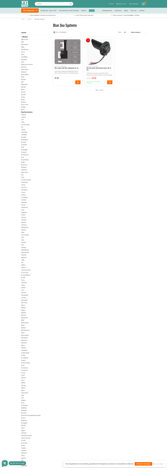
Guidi (22, 210)
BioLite (23, 92)
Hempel (23, 247)
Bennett (23, 87)
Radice (23, 388)
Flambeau (24, 190)
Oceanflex (24, 350)
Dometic (23, 137)
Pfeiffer (23, 400)
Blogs (126, 10)
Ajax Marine (24, 49)
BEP (22, 82)
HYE (22, 245)
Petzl (22, 395)
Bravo (23, 99)
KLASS (23, 277)
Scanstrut (24, 443)
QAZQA (23, 378)
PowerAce (24, 370)
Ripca (23, 390)
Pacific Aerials (25, 363)
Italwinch (24, 257)
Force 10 (24, 187)
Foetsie (23, 195)
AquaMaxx (24, 57)
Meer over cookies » (158, 464)
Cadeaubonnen (107, 10)
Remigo (23, 385)
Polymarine (24, 393)
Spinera (23, 458)
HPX (22, 237)
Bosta (23, 97)
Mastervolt (24, 317)
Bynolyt (23, 94)
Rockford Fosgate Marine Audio (31, 415)
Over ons (133, 10)
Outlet (92, 10)
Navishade (24, 338)
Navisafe (24, 343)
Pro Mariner (24, 358)
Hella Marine (25, 250)
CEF (22, 119)
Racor (23, 428)
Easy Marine (25, 160)
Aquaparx (24, 59)
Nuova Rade (25, 335)
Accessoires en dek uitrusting (69, 10)
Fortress (23, 200)
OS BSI (23, 355)
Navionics (24, 340)
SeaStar (23, 450)
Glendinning (24, 227)
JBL (22, 262)
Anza (22, 62)
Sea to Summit (25, 438)
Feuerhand (24, 207)
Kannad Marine (25, 275)
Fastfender (24, 182)
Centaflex (24, 134)
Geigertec (24, 212)
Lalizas (23, 287)
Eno (22, 175)
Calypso (23, 114)
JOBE (22, 260)
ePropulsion (25, 155)
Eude (22, 177)
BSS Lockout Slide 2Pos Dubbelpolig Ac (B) (66, 68)
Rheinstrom (24, 44)
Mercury (23, 315)
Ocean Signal (25, 353)
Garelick (23, 222)
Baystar (23, 79)
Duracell (23, 142)
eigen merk (24, 172)
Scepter (23, 448)
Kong (22, 280)
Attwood (23, 72)
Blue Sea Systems (40, 19)
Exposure (24, 165)
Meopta (23, 312)
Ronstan (23, 413)
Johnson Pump (26, 270)
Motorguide (24, 322)
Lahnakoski (24, 295)
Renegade (24, 423)
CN (22, 127)
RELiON (23, 425)
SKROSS (23, 453)
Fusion (23, 192)
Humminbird (25, 235)
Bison (23, 109)
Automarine (24, 69)
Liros (22, 290)
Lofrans (23, 297)
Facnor (23, 205)
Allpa (22, 47)
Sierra (23, 455)
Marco (23, 305)
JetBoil (23, 265)
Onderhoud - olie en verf (48, 10)
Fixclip (23, 185)
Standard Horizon (26, 435)
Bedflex (23, 107)
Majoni (23, 310)
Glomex (23, 217)
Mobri (23, 325)
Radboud (24, 420)
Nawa (23, 345)
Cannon (23, 117)
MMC (22, 320)
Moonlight (24, 300)
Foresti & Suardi (26, 180)
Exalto (23, 162)
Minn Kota (24, 302)
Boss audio (24, 104)
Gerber (23, 215)
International (25, 252)
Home (22, 19)
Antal (22, 77)
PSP (22, 398)
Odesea (23, 348)
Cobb (22, 122)
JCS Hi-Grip (24, 272)
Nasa (22, 333)
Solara (23, 445)
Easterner (24, 170)
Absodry (23, 67)
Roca (22, 380)
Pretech (23, 360)
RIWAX (23, 383)
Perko (23, 365)
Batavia (23, 102)
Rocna (23, 418)
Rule (22, 42)
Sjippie (23, 430)
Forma (23, 373)
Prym (22, 403)
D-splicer (23, 152)
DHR (22, 147)
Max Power (24, 39)
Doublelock (24, 139)
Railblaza (24, 408)
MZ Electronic (25, 330)
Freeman (24, 202)
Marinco (23, 307)
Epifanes (23, 167)
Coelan (23, 129)
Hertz (22, 232)
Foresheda (24, 197)
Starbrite (23, 433)
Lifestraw (24, 282)
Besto (23, 89)
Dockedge (24, 150)
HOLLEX (23, 242)
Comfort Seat (25, 124)
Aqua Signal (24, 74)
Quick (23, 375)
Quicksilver (24, 405)
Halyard (23, 230)
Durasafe (24, 144)
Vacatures (118, 10)
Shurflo (23, 440)
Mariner (23, 327)
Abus (22, 54)
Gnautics (24, 225)
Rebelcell (23, 410)
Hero (22, 240)
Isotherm (24, 255)
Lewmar (23, 292)
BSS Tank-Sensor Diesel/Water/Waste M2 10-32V (99, 69)
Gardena (23, 220)
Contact (141, 10)
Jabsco (23, 267)
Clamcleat (24, 132)
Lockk (23, 285)
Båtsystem (24, 84)
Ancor (23, 52)
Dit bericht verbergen (143, 464)
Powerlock (24, 368)
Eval (22, 157)
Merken (83, 10)
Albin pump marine (27, 64)
